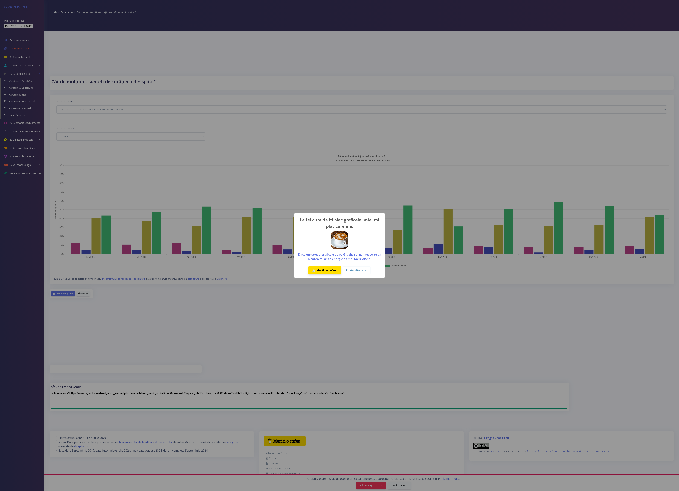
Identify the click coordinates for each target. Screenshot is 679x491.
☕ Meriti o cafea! (324, 270)
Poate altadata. (356, 270)
